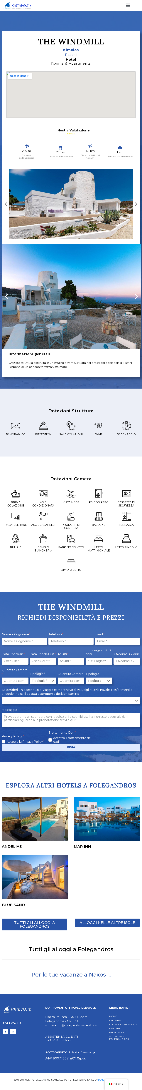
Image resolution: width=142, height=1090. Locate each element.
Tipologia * (38, 674)
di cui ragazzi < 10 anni (98, 652)
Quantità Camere (15, 670)
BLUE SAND (13, 905)
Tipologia (92, 674)
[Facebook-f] (5, 1031)
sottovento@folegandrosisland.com (71, 1025)
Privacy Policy (12, 736)
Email (99, 634)
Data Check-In (13, 654)
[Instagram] (13, 1031)
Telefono (55, 634)
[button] (6, 204)
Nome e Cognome (16, 634)
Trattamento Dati (61, 732)
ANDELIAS (12, 846)
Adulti (62, 654)
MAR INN (82, 846)
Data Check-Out (42, 654)
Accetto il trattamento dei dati (72, 739)
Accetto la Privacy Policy (25, 741)
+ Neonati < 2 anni (127, 654)
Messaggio (9, 710)
